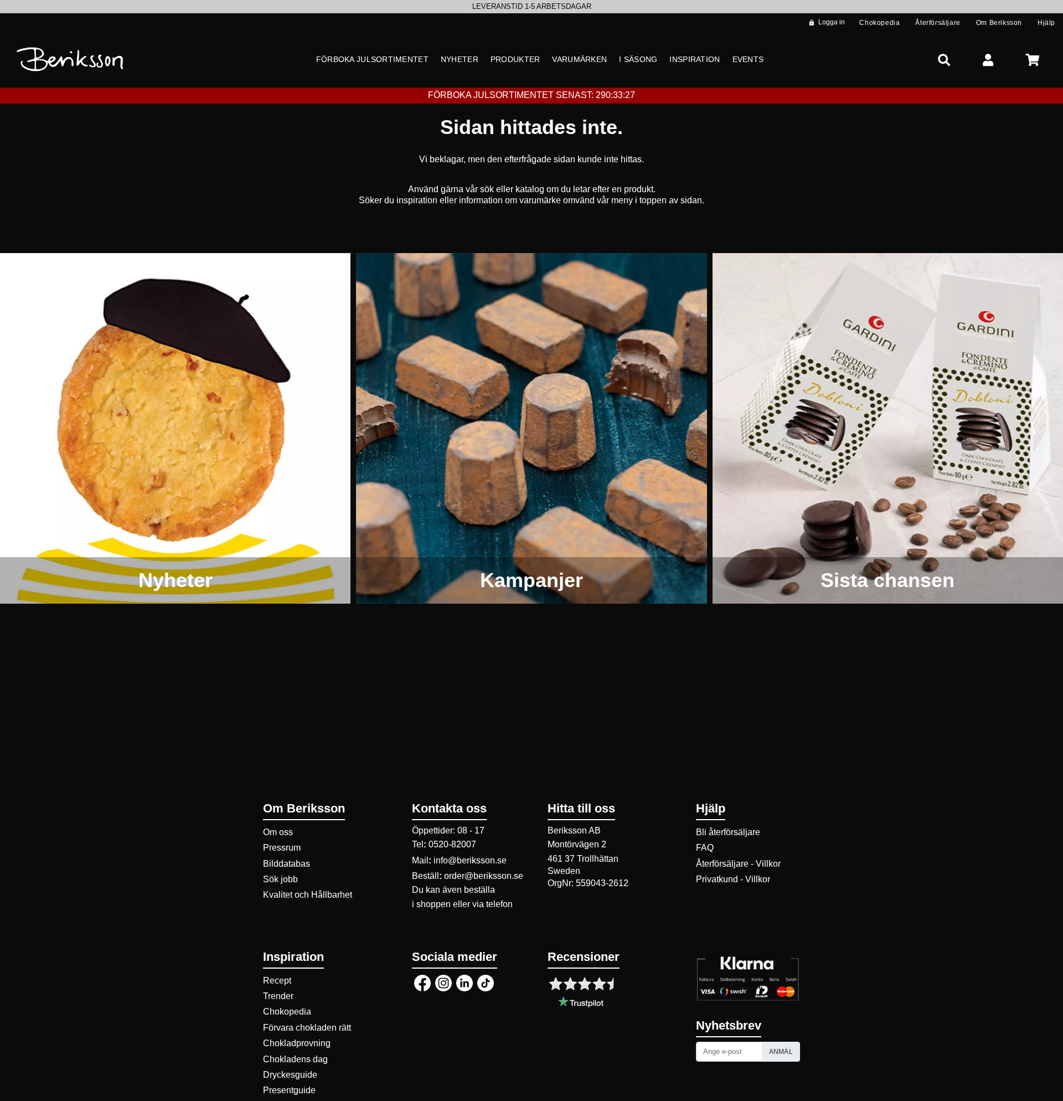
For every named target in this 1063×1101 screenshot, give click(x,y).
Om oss (278, 832)
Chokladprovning (297, 1043)
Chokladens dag (295, 1059)
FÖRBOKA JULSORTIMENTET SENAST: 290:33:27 (531, 95)
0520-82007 (452, 844)
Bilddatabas (286, 863)
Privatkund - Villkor (733, 879)
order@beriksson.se (483, 876)
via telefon (492, 904)
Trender (278, 996)
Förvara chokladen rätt (307, 1027)
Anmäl (781, 1052)
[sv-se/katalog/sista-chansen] (888, 428)
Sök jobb (280, 879)
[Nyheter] (175, 428)
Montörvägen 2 (577, 844)
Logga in (831, 22)
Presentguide (289, 1090)
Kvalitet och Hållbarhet (307, 894)
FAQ (705, 847)
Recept (277, 980)
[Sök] (944, 59)
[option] (531, 6)
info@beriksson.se (470, 860)
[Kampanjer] (531, 428)
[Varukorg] (1032, 59)
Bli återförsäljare (728, 832)
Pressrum (282, 847)
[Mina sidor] (988, 59)
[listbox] (531, 6)
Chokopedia (287, 1011)
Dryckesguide (290, 1074)
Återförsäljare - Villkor (738, 863)
